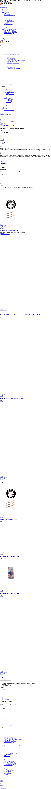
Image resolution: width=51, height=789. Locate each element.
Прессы (3, 9)
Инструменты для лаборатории (9, 15)
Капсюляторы (8, 18)
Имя (1, 183)
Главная (1, 118)
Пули (5, 11)
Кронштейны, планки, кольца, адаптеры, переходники (16, 60)
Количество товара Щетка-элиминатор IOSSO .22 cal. (10, 135)
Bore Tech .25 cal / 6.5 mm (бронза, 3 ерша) (9, 230)
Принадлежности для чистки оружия (10, 32)
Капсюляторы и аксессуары (8, 17)
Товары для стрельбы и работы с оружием (9, 29)
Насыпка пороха (9, 19)
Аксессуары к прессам (6, 8)
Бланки (5, 13)
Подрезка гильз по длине (8, 24)
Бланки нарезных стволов (11, 55)
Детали (3, 143)
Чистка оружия (9, 62)
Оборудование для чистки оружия (10, 31)
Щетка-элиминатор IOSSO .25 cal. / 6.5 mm (9, 603)
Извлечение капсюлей (10, 99)
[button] (1, 395)
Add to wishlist (2, 138)
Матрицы (7, 22)
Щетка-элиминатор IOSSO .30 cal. (6, 125)
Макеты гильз (8, 97)
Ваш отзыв (2, 181)
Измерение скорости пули (11, 59)
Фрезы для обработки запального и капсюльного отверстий (14, 28)
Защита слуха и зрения (11, 58)
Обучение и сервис (9, 101)
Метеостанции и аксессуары (9, 30)
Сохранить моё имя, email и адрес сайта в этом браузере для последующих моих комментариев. (17, 187)
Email (1, 185)
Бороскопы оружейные (11, 56)
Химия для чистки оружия (11, 66)
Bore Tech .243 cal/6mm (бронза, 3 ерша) (8, 519)
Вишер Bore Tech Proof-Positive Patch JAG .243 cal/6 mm (12, 398)
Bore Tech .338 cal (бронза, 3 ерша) (6, 121)
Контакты (3, 739)
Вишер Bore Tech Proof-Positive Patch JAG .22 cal (10, 482)
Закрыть (1, 228)
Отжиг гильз (6, 23)
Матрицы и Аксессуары (8, 20)
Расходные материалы (6, 746)
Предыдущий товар (3, 119)
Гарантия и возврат (5, 738)
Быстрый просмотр (3, 225)
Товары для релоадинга (6, 12)
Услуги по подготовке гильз (9, 110)
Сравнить (1, 137)
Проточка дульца (9, 104)
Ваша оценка (2, 174)
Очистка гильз (8, 102)
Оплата (3, 737)
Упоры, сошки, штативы (11, 64)
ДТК (8, 57)
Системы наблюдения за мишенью (13, 63)
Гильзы (7, 26)
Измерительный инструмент (11, 88)
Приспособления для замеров (11, 89)
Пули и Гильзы (4, 10)
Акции (3, 736)
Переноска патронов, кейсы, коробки (13, 65)
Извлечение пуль (7, 14)
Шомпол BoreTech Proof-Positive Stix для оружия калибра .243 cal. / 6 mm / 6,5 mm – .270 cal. (20, 314)
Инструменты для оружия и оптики (10, 785)
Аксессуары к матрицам (10, 21)
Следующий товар (3, 123)
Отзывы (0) (4, 144)
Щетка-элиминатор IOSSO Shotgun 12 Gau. (9, 640)
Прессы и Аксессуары (6, 745)
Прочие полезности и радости (9, 33)
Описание (3, 142)
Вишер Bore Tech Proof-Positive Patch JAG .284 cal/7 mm (12, 723)
